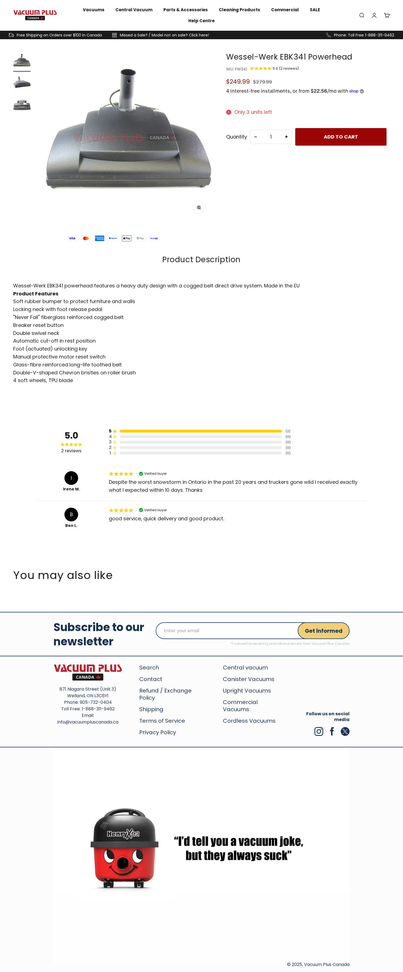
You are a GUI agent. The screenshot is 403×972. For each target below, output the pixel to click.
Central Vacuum (133, 10)
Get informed (323, 631)
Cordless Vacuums (249, 721)
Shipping (151, 709)
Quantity (236, 136)
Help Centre (201, 21)
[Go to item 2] (22, 84)
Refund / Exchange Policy (165, 694)
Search (149, 667)
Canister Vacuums (248, 679)
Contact (150, 679)
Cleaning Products (239, 10)
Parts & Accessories (185, 10)
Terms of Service (162, 721)
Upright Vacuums (247, 690)
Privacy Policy (157, 732)
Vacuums (93, 10)
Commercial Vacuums (240, 705)
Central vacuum (245, 667)
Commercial (285, 10)
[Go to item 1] (22, 62)
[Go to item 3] (22, 105)
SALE (315, 10)
